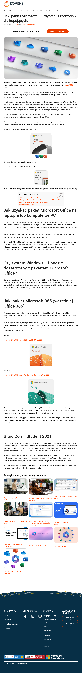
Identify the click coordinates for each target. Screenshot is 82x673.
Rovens (6, 11)
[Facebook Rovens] (25, 615)
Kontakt (7, 628)
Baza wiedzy (48, 635)
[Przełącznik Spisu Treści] (60, 195)
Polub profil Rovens (57, 31)
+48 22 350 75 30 (70, 624)
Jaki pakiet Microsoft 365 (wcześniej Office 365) (34, 202)
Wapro (46, 626)
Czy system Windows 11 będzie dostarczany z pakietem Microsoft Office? (41, 200)
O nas (6, 615)
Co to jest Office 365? (60, 546)
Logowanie (47, 639)
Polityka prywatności (11, 624)
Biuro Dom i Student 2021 (27, 204)
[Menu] (76, 2)
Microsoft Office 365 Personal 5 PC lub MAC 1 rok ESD (23, 340)
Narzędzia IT (14, 11)
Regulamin (8, 619)
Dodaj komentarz (31, 24)
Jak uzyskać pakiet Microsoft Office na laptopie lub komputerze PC (39, 198)
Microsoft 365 (68, 85)
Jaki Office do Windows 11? (37, 545)
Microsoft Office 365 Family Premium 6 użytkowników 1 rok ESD (26, 375)
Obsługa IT (47, 615)
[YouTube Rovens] (40, 615)
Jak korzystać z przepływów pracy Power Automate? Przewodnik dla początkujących (39, 523)
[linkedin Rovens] (32, 615)
